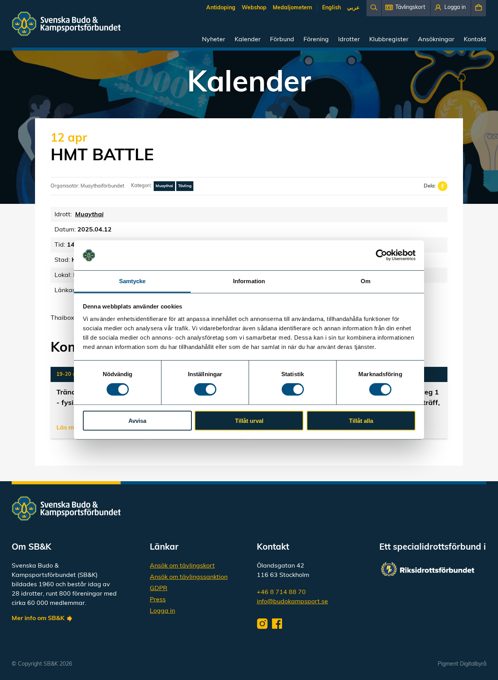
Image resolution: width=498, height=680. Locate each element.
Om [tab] (365, 281)
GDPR (158, 588)
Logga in (162, 611)
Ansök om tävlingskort (182, 566)
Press (158, 600)
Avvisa (137, 420)
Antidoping (220, 8)
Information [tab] (249, 281)
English (331, 8)
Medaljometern (292, 8)
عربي (353, 8)
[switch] (205, 389)
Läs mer (68, 428)
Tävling (184, 186)
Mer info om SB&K (38, 618)
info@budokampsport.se (292, 602)
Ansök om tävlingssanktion (189, 577)
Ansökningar (436, 40)
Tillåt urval (249, 420)
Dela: (430, 186)
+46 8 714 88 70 (281, 592)
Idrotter (349, 40)
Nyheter (213, 40)
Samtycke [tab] (132, 281)
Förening (316, 40)
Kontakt (475, 40)
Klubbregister (389, 40)
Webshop (254, 8)
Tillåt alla (361, 420)
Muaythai (164, 186)
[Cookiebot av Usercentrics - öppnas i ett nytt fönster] (381, 255)
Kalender (248, 40)
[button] (406, 8)
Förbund (282, 40)
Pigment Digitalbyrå (462, 664)
